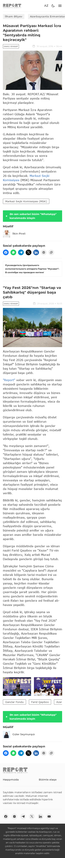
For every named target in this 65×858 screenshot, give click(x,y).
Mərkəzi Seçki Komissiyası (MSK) (26, 201)
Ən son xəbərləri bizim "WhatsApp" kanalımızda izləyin (33, 216)
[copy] (51, 252)
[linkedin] (36, 252)
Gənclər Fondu (14, 702)
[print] (44, 252)
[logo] (12, 6)
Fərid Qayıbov (40, 702)
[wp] (13, 252)
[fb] (6, 252)
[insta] (14, 816)
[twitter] (28, 252)
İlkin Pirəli (18, 233)
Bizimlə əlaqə (48, 779)
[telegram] (21, 252)
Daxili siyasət (11, 46)
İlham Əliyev (13, 16)
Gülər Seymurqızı (23, 734)
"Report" (9, 380)
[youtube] (49, 816)
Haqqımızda (11, 779)
